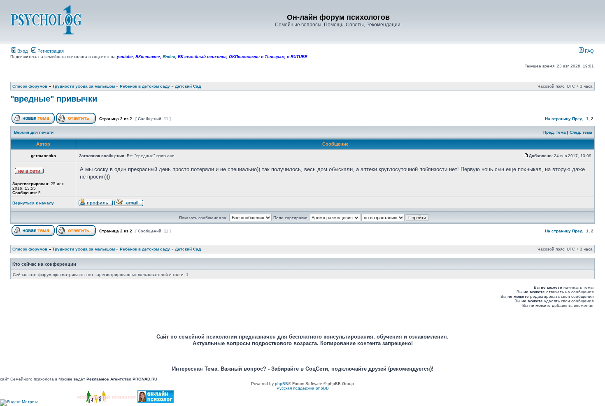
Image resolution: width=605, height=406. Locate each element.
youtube (125, 56)
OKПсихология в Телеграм (256, 56)
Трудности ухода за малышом (83, 86)
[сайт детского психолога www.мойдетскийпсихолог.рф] (106, 401)
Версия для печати (34, 132)
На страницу (558, 118)
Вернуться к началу (33, 203)
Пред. (578, 118)
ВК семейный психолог (202, 56)
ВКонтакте (147, 56)
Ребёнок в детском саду (145, 86)
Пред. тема (554, 132)
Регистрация (50, 51)
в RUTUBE (297, 56)
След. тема (581, 132)
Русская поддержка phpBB (303, 388)
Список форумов (29, 86)
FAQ (589, 51)
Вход (22, 51)
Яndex (169, 56)
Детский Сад (188, 86)
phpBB (281, 383)
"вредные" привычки (53, 98)
